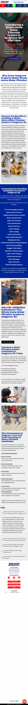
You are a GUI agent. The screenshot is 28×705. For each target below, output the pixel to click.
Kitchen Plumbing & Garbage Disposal (14, 243)
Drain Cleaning (14, 229)
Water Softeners (14, 262)
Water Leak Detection (14, 218)
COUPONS (20, 6)
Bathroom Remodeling (14, 245)
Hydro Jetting (14, 232)
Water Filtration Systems (14, 265)
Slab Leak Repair (14, 259)
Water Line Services (14, 221)
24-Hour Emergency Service (14, 210)
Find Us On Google (14, 573)
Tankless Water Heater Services (14, 215)
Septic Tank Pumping (14, 254)
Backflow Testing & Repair (14, 251)
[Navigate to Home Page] (4, 2)
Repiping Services (14, 240)
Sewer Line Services (14, 234)
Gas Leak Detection (14, 223)
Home (8, 6)
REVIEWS (25, 6)
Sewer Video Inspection (14, 237)
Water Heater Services (14, 212)
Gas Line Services (14, 226)
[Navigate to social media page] (9, 578)
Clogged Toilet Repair (14, 248)
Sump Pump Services (14, 256)
